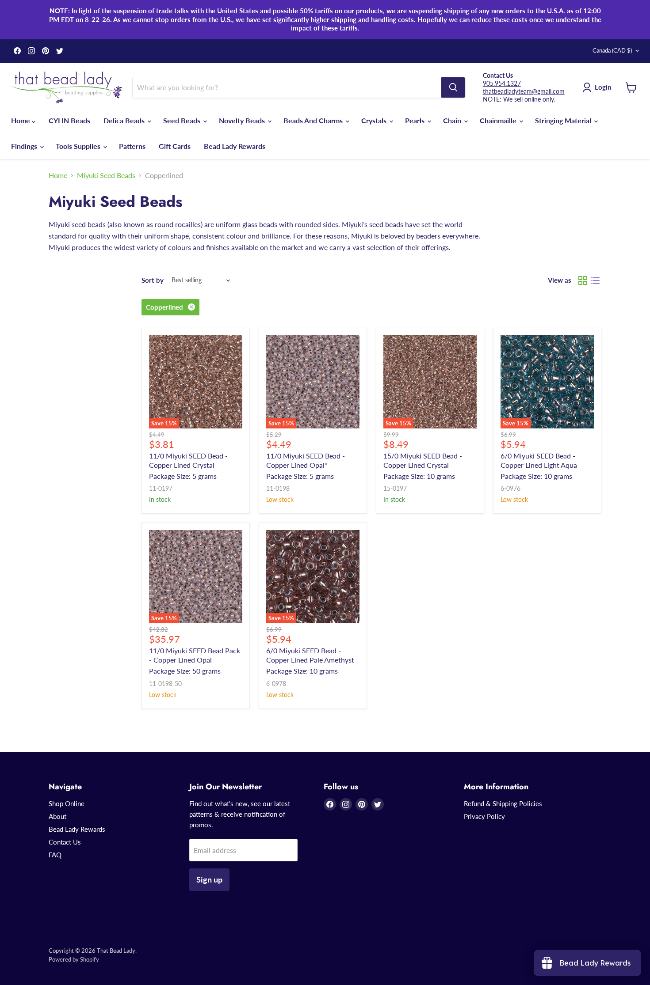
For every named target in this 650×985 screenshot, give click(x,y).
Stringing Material (564, 120)
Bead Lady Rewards (234, 146)
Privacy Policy (484, 816)
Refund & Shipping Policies (503, 803)
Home (21, 120)
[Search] (453, 87)
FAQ (55, 855)
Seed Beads (182, 120)
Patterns (132, 146)
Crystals (374, 120)
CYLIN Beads (69, 120)
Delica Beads (124, 120)
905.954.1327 (502, 83)
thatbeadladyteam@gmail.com (524, 91)
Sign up (209, 879)
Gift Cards (175, 146)
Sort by (152, 280)
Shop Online (66, 803)
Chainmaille (499, 120)
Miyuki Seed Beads (106, 175)
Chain (453, 120)
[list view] (595, 280)
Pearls (415, 120)
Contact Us (65, 842)
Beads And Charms (313, 120)
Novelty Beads (243, 120)
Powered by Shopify (74, 959)
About (57, 816)
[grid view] (583, 280)
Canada (612, 50)
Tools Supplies (79, 146)
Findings (25, 146)
